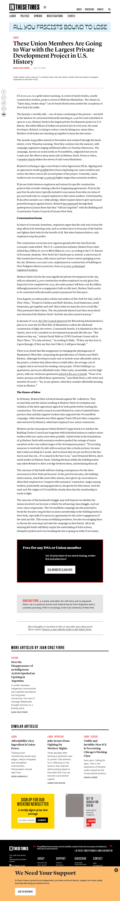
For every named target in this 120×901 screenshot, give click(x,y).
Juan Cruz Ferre (21, 68)
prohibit (44, 170)
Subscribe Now (91, 823)
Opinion (38, 16)
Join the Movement (25, 891)
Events (71, 16)
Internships (98, 866)
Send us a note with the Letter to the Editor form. (67, 629)
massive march (27, 159)
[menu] (45, 7)
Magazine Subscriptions (80, 864)
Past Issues (42, 865)
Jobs (94, 863)
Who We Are (42, 863)
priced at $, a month (73, 374)
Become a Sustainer (60, 866)
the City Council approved (52, 321)
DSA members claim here (60, 570)
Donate (100, 9)
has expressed (70, 203)
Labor (12, 16)
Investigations (55, 16)
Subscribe (89, 9)
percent (50, 177)
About (79, 9)
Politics (25, 16)
